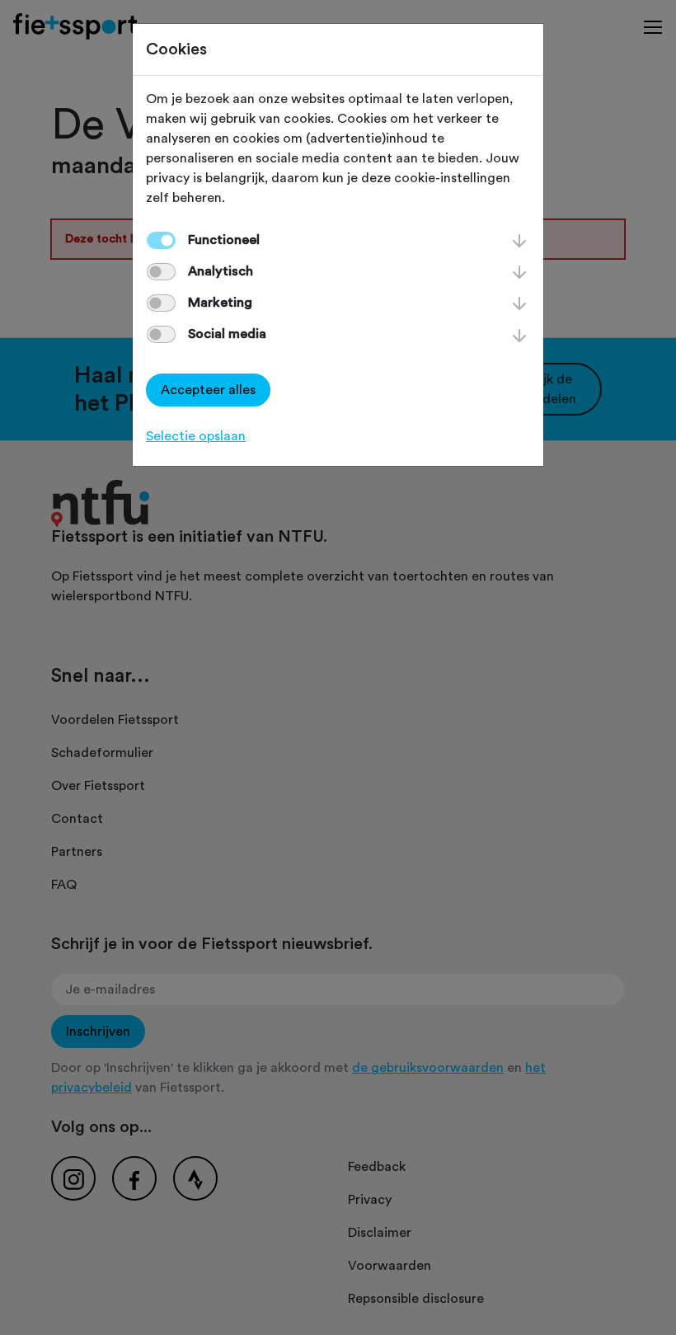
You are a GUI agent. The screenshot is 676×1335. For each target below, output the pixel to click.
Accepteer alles (208, 390)
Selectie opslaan (196, 436)
